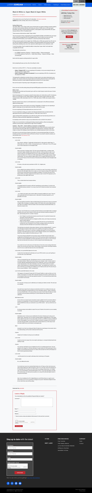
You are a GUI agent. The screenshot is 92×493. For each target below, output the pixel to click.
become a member (79, 4)
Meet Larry (49, 443)
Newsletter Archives (63, 450)
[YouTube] (20, 483)
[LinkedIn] (16, 483)
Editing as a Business (63, 448)
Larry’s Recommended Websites (66, 445)
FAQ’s (80, 441)
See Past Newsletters (33, 477)
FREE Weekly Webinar (63, 443)
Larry (24, 14)
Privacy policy (82, 490)
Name (16, 408)
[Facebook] (8, 483)
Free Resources (63, 439)
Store (47, 439)
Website (16, 413)
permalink (21, 388)
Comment (17, 398)
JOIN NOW (69, 36)
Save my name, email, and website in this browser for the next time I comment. (32, 416)
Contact (81, 443)
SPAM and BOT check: (13, 462)
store (69, 22)
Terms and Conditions (80, 489)
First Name (10, 445)
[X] (12, 483)
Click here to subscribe (41, 19)
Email (16, 411)
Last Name (10, 451)
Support (82, 439)
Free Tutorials (61, 441)
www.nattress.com (25, 135)
